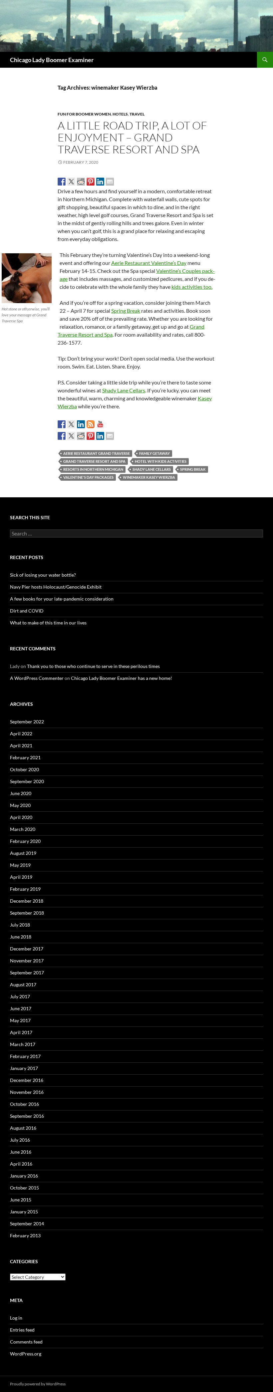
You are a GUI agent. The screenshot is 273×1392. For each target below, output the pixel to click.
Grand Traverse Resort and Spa (94, 461)
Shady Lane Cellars (123, 390)
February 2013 (25, 1235)
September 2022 (27, 721)
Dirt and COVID (27, 611)
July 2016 (20, 1140)
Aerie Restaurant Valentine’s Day (148, 263)
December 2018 (26, 901)
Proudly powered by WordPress (38, 1383)
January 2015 (24, 1211)
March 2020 (22, 829)
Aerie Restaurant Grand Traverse (96, 453)
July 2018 (20, 925)
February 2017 (25, 1056)
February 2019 (25, 889)
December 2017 (26, 948)
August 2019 (23, 853)
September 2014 (27, 1223)
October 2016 (24, 1104)
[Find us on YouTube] (100, 424)
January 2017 (24, 1068)
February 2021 (25, 757)
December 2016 (26, 1080)
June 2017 (20, 1008)
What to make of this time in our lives (48, 622)
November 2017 (27, 960)
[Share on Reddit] (81, 182)
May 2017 (20, 1020)
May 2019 (20, 865)
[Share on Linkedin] (100, 182)
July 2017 (20, 996)
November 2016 (27, 1092)
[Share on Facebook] (62, 182)
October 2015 (24, 1187)
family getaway (154, 453)
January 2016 (24, 1176)
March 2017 (22, 1044)
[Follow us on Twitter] (71, 424)
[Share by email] (110, 182)
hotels (120, 114)
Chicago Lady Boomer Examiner (52, 59)
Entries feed (22, 1330)
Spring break (193, 469)
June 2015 (20, 1199)
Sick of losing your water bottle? (43, 575)
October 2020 (24, 769)
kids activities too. (191, 287)
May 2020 (20, 805)
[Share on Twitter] (71, 182)
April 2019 (21, 877)
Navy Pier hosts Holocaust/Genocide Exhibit (56, 587)
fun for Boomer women (84, 114)
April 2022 (21, 733)
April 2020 (21, 817)
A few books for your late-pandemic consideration (62, 599)
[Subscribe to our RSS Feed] (91, 424)
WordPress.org (25, 1353)
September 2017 (27, 972)
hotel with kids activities (160, 461)
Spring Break (125, 310)
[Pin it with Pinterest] (91, 182)
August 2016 (23, 1128)
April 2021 (21, 745)
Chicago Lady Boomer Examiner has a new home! (121, 678)
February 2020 (25, 841)
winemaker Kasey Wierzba (149, 477)
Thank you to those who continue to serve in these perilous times (93, 666)
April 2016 (21, 1164)
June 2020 (20, 793)
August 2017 (23, 984)
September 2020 (27, 781)
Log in (16, 1318)
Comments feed (26, 1342)
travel (137, 114)
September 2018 (27, 913)
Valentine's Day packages (88, 477)
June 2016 (20, 1152)
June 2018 (20, 937)
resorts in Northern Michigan (93, 469)
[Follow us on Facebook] (62, 424)
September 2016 (27, 1116)
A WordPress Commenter (37, 678)
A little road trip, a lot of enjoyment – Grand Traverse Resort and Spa (132, 137)
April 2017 (21, 1032)
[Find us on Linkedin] (81, 424)
